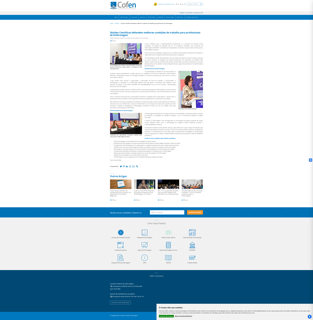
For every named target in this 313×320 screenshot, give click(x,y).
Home (111, 23)
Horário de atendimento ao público (122, 294)
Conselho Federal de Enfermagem (122, 284)
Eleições (182, 13)
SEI (202, 13)
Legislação (134, 17)
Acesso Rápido (170, 17)
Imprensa (160, 17)
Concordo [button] (162, 316)
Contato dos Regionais (120, 303)
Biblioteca (180, 17)
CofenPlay (189, 13)
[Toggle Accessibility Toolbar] (310, 317)
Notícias (117, 23)
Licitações (143, 17)
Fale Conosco (156, 276)
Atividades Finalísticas (192, 17)
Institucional (124, 17)
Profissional (152, 17)
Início (116, 17)
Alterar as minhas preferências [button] (183, 316)
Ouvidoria (197, 13)
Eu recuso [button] (170, 316)
